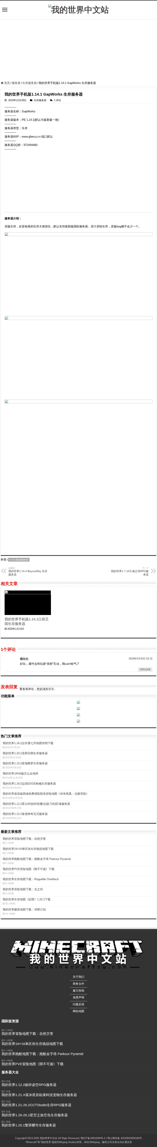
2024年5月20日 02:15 (140, 658)
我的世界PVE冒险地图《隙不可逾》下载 (28, 869)
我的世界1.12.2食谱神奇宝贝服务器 (25, 813)
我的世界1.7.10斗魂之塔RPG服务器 (130, 571)
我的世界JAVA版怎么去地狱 (20, 773)
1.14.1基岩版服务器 (19, 560)
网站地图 (78, 1011)
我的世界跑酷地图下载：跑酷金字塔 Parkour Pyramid (37, 858)
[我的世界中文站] (78, 9)
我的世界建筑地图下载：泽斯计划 (24, 909)
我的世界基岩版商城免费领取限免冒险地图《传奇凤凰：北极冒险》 (46, 793)
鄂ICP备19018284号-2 (93, 1138)
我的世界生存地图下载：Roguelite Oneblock (31, 879)
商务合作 (78, 983)
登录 (51, 689)
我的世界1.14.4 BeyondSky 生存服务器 (27, 571)
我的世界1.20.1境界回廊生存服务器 (25, 753)
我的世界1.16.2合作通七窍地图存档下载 (28, 743)
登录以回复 (145, 669)
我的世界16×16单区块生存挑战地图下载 (28, 848)
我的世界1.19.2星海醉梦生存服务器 (25, 763)
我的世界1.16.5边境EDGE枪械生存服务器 (29, 783)
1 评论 (57, 100)
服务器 (16, 83)
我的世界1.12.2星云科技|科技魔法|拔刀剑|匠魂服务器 (36, 803)
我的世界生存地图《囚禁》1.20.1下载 (27, 899)
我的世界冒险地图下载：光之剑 (23, 889)
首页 (6, 83)
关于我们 (78, 976)
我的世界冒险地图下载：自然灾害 (24, 838)
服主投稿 (78, 990)
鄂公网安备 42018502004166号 (124, 1138)
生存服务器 (29, 83)
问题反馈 (78, 1004)
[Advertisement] (78, 50)
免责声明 (78, 997)
